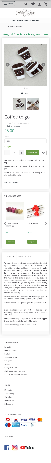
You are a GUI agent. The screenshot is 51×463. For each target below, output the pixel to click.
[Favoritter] (33, 4)
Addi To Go (32, 223)
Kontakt (7, 354)
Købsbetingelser (10, 350)
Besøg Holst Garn (10, 368)
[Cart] (45, 4)
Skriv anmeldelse (13, 126)
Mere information (11, 182)
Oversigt (7, 364)
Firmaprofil (8, 361)
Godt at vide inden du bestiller (15, 375)
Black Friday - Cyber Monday (14, 371)
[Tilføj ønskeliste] (44, 152)
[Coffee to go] (25, 64)
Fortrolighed (8, 347)
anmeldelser (23, 123)
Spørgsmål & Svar (10, 357)
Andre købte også (12, 196)
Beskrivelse (9, 256)
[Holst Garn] (25, 13)
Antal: (6, 136)
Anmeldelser (24, 256)
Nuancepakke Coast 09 (12, 224)
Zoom (26, 93)
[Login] (39, 4)
